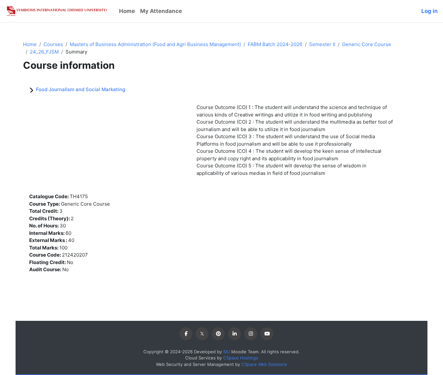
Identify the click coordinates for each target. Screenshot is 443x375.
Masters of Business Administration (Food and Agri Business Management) (155, 44)
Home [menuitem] (127, 11)
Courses (53, 44)
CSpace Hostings (240, 357)
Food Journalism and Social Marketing (80, 89)
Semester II (322, 44)
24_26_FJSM (44, 52)
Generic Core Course (366, 44)
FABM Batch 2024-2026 (275, 44)
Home (30, 44)
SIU (226, 351)
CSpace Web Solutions (264, 364)
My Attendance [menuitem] (161, 11)
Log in (429, 11)
